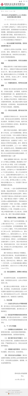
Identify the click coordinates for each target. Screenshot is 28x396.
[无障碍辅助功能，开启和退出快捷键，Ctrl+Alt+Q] (20, 1)
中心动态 (10, 11)
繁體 (24, 1)
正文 (14, 11)
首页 (3, 11)
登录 (26, 1)
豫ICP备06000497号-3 (18, 392)
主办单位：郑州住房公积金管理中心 (14, 390)
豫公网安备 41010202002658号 (14, 393)
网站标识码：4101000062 (10, 392)
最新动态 (6, 11)
